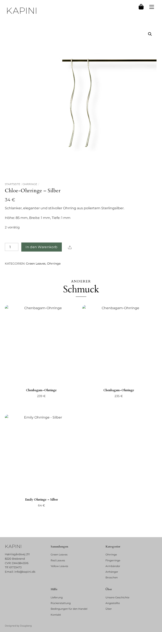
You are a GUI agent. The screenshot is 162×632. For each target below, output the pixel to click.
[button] (150, 34)
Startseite (12, 184)
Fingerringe (112, 560)
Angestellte (112, 603)
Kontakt (56, 614)
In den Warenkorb (41, 247)
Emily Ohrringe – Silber (41, 500)
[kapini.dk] (22, 11)
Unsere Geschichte (117, 597)
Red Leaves (58, 560)
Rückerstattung (61, 603)
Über (108, 608)
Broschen (111, 577)
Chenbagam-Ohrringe (41, 390)
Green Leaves (36, 263)
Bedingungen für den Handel (69, 608)
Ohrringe (30, 184)
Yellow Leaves (59, 566)
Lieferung (57, 597)
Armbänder (112, 566)
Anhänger (111, 571)
